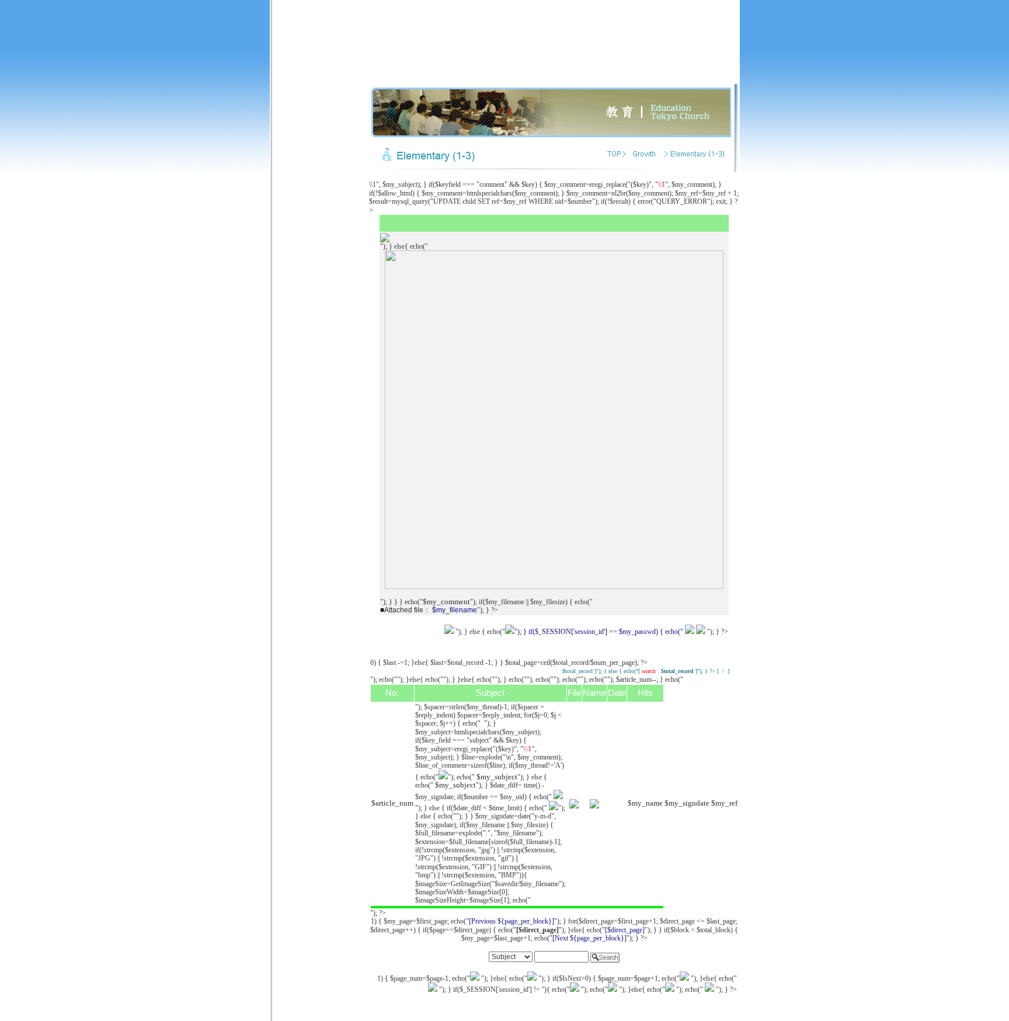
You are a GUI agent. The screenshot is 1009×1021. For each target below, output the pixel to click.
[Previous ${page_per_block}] (511, 921)
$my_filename (454, 610)
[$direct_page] (625, 930)
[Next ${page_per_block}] (589, 938)
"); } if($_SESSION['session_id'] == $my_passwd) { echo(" (598, 632)
